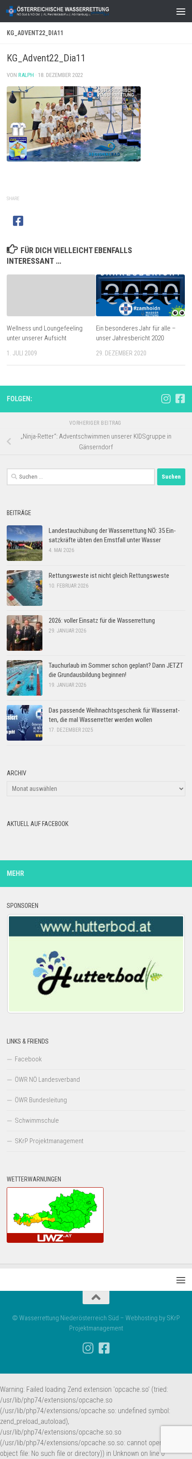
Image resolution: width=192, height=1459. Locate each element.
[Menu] (181, 11)
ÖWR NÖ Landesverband (47, 1080)
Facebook (28, 1059)
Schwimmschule (37, 1120)
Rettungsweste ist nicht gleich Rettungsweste (109, 576)
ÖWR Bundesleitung (41, 1100)
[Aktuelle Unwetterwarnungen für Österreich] (55, 1241)
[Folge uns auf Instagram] (165, 398)
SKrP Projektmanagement (49, 1141)
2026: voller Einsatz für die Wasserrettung (102, 621)
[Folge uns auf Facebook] (180, 398)
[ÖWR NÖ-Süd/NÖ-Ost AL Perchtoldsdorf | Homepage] (75, 11)
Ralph (26, 75)
